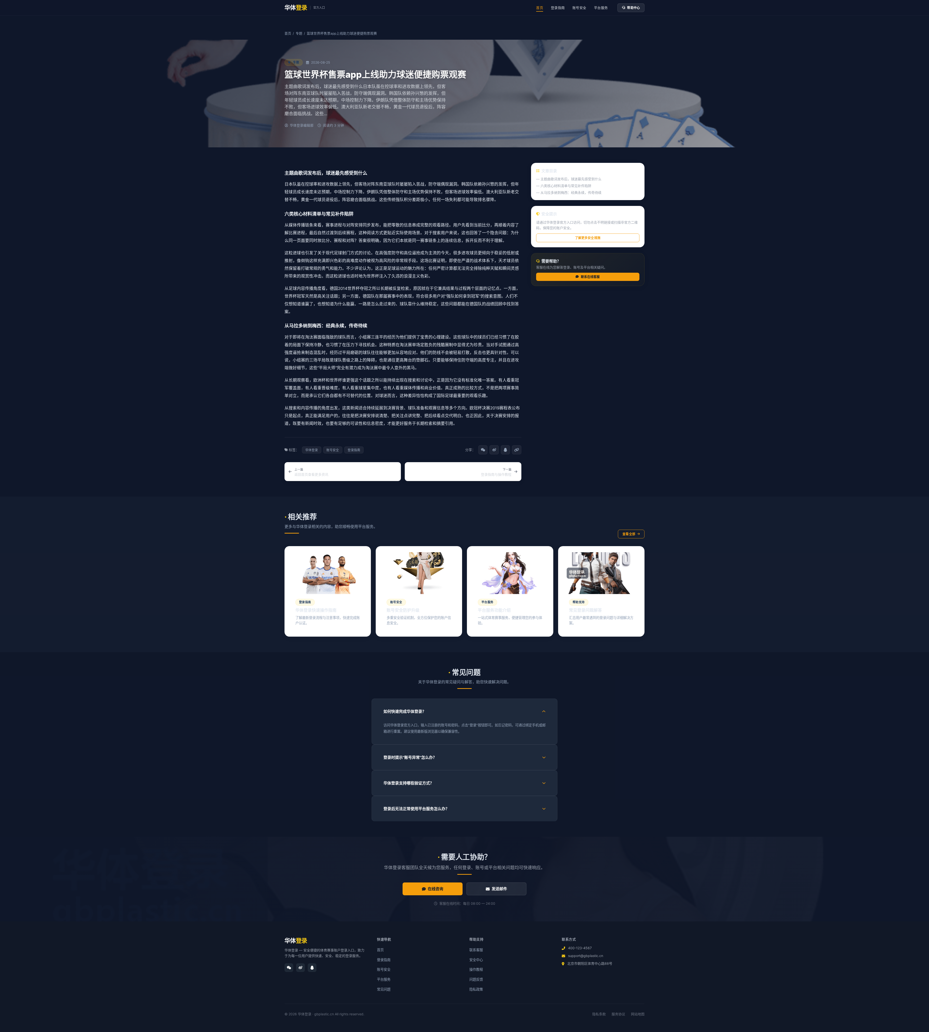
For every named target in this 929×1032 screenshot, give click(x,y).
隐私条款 (599, 1014)
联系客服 (476, 950)
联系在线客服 (590, 277)
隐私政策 (476, 989)
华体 (296, 940)
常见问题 (383, 989)
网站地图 (637, 1014)
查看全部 (628, 534)
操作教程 (476, 969)
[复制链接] (516, 449)
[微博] (300, 967)
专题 (299, 33)
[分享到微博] (494, 449)
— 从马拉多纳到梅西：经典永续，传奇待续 (568, 192)
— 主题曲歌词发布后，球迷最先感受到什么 (568, 179)
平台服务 (601, 8)
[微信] (289, 967)
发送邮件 (499, 888)
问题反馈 (476, 979)
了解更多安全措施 (587, 238)
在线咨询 (435, 888)
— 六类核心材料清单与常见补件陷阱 (563, 186)
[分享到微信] (482, 449)
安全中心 (476, 960)
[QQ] (312, 967)
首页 (539, 8)
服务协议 (618, 1014)
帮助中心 (633, 7)
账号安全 (579, 8)
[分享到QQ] (505, 449)
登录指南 (558, 8)
